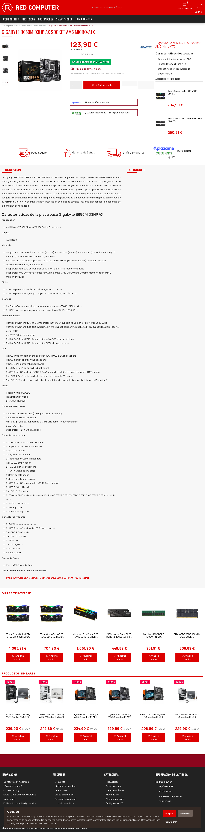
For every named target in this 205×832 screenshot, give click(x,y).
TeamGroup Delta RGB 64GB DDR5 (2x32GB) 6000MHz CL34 (18, 637)
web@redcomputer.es (170, 796)
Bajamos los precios (65, 799)
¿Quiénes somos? (12, 786)
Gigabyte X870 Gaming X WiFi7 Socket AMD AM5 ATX (85, 717)
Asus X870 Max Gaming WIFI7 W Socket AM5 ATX (52, 716)
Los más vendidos (64, 803)
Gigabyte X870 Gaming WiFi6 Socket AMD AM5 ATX (119, 717)
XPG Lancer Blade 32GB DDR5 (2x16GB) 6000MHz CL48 (119, 637)
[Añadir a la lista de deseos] (129, 83)
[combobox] (118, 7)
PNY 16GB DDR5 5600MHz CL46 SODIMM (187, 635)
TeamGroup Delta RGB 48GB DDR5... (182, 92)
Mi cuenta (60, 781)
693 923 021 (164, 801)
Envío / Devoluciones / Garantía (19, 794)
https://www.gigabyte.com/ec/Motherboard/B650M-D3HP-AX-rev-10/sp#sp (48, 577)
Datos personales (64, 794)
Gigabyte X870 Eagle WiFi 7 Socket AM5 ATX (153, 716)
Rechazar (185, 813)
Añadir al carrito (104, 85)
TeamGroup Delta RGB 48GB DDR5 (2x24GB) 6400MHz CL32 (51, 637)
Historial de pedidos (65, 786)
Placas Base (112, 781)
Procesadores (113, 786)
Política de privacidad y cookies (19, 803)
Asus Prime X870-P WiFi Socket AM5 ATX (187, 716)
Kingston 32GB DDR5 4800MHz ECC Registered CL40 (153, 637)
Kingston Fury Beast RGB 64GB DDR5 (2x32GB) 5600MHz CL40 (85, 637)
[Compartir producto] (146, 85)
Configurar (171, 821)
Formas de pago (11, 790)
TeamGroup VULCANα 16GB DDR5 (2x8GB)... (185, 120)
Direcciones (61, 790)
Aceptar (169, 813)
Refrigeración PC (114, 803)
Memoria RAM (113, 794)
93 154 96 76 (165, 791)
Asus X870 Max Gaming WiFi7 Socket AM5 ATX (18, 716)
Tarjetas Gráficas (115, 790)
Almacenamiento (115, 799)
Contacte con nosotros (16, 781)
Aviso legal (9, 799)
